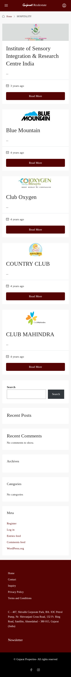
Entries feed (14, 535)
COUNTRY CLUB (28, 264)
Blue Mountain (23, 130)
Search (11, 387)
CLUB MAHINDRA (30, 334)
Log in (11, 529)
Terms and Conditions (19, 598)
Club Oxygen (21, 197)
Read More (35, 96)
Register (11, 523)
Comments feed (16, 542)
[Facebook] (32, 670)
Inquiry (12, 585)
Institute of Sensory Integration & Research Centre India (32, 56)
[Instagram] (39, 670)
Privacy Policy (16, 592)
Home (9, 16)
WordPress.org (15, 548)
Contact (12, 579)
